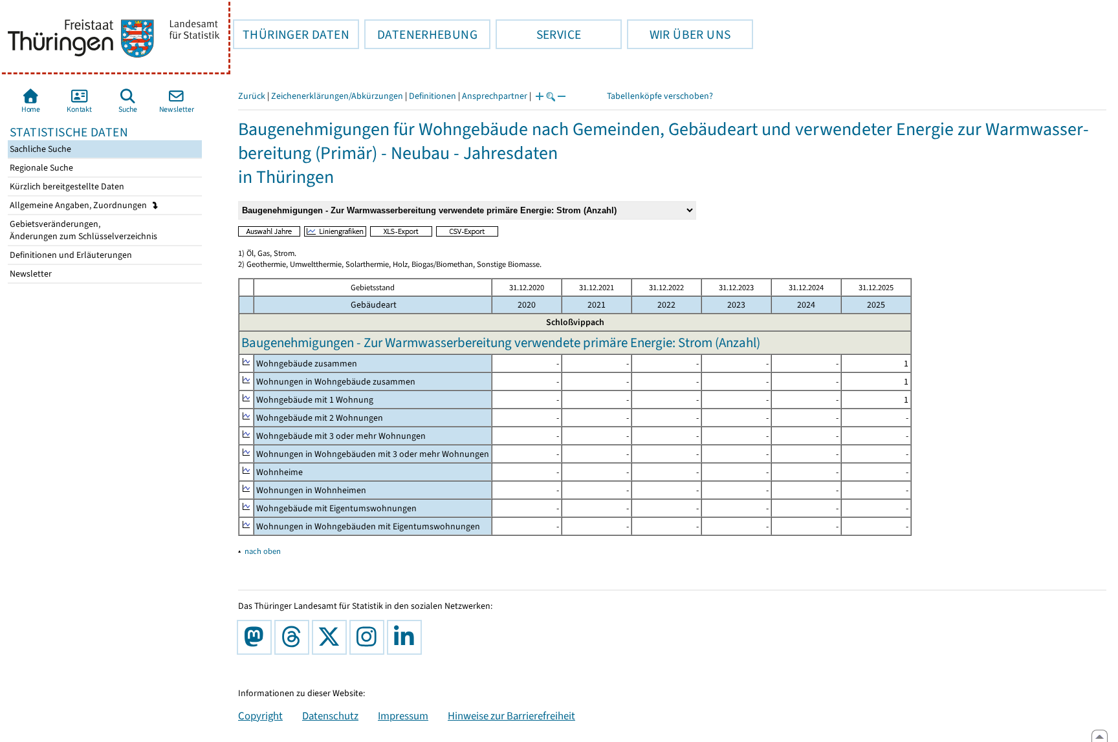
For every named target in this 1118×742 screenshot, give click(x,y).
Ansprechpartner (494, 96)
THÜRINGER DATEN (291, 34)
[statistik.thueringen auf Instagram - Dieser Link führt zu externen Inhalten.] (369, 637)
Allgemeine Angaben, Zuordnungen (79, 205)
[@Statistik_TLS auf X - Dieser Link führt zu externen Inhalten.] (332, 637)
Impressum (403, 715)
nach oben (263, 551)
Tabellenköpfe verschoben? (660, 96)
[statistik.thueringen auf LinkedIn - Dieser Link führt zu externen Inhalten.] (407, 637)
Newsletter (30, 274)
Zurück (251, 96)
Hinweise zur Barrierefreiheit (511, 715)
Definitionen (432, 96)
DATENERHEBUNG (420, 34)
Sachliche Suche (39, 149)
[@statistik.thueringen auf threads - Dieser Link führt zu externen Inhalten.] (294, 637)
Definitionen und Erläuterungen (70, 255)
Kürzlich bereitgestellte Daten (66, 186)
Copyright (260, 715)
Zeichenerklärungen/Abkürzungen (337, 96)
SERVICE (538, 34)
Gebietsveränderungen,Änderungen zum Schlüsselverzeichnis (82, 230)
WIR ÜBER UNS (678, 34)
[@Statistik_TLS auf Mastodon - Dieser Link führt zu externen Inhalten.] (257, 637)
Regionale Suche (40, 168)
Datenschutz (330, 715)
